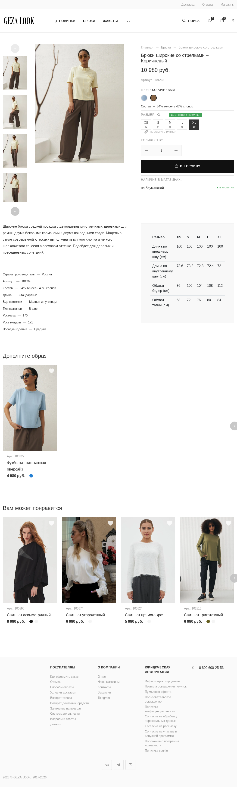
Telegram (104, 698)
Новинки (67, 21)
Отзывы (55, 682)
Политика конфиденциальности (160, 709)
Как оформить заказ (64, 676)
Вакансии (104, 692)
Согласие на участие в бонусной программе (161, 734)
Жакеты (110, 21)
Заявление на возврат (65, 708)
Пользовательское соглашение (158, 699)
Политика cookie (156, 750)
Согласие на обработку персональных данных (161, 718)
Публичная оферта (158, 691)
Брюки (89, 21)
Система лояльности (65, 713)
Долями (55, 724)
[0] (210, 21)
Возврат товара (61, 698)
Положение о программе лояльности (162, 743)
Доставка (187, 4)
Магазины (227, 4)
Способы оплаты (62, 687)
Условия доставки (62, 692)
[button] (128, 21)
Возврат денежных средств (69, 703)
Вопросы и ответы (63, 719)
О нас (102, 676)
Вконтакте (107, 765)
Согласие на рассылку (161, 726)
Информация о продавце (162, 681)
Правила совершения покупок (166, 686)
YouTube (130, 765)
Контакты (104, 687)
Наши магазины (108, 682)
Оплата (207, 4)
